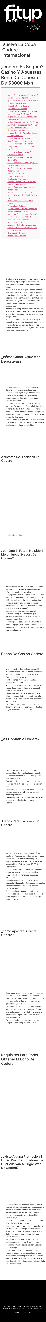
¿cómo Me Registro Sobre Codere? (22, 214)
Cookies (40, 1308)
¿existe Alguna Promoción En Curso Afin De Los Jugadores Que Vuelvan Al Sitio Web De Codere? (22, 125)
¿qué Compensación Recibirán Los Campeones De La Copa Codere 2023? (22, 146)
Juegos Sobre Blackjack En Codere (22, 111)
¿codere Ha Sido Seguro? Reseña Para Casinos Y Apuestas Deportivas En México (21, 219)
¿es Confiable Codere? (17, 108)
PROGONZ (27, 1313)
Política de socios (31, 1308)
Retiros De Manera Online (18, 176)
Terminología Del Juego (17, 206)
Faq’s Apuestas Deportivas (18, 138)
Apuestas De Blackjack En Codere (21, 98)
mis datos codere (15, 535)
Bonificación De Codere (17, 179)
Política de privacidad (18, 1308)
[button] (23, 37)
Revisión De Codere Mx (17, 173)
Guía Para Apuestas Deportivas (20, 141)
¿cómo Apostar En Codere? (19, 114)
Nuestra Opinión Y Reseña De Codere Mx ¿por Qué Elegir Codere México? (22, 195)
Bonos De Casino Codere (18, 106)
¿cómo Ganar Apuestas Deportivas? (22, 95)
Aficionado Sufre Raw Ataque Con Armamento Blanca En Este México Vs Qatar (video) (22, 227)
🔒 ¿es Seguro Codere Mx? (18, 130)
